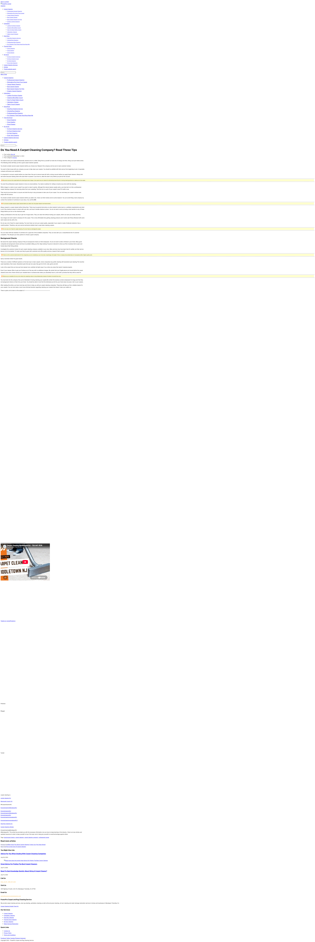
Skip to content (5, 1)
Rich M (13, 154)
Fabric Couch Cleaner (13, 104)
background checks (9, 837)
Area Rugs (7, 106)
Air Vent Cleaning (12, 133)
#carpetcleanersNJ (6, 811)
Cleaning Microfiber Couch (15, 97)
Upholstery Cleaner (13, 102)
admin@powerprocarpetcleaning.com (11, 896)
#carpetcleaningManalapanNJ (9, 807)
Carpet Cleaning (8, 77)
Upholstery (7, 93)
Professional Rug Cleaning (15, 113)
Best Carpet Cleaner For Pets (15, 89)
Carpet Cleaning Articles (7, 827)
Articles (6, 140)
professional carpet (44, 837)
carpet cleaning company (31, 837)
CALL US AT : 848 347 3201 (8, 881)
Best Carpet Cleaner (13, 86)
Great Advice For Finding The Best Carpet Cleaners (19, 864)
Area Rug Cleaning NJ (6, 823)
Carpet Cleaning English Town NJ (10, 906)
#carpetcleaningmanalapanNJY (9, 820)
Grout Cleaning (11, 120)
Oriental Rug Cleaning (13, 111)
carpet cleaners (19, 837)
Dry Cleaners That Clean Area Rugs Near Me (20, 115)
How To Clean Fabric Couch (15, 100)
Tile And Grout (8, 117)
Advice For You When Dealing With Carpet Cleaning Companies (23, 854)
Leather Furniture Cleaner (14, 95)
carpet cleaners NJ (6, 798)
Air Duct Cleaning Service (14, 129)
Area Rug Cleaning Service (15, 109)
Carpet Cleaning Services (11, 137)
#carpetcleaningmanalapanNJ (9, 817)
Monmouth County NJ (6, 801)
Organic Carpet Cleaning (14, 91)
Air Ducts (6, 126)
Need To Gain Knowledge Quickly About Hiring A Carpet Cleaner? (24, 871)
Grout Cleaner (11, 124)
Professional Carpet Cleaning (15, 80)
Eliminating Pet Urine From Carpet (17, 82)
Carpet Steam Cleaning (14, 84)
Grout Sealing (11, 122)
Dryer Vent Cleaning (13, 135)
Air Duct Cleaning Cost (13, 131)
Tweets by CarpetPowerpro (8, 621)
